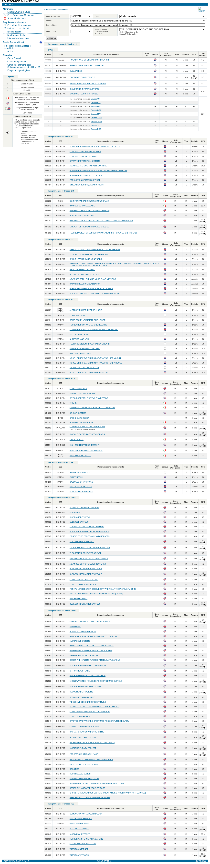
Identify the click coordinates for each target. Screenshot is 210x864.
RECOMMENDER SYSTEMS (81, 692)
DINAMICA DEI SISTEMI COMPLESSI (85, 349)
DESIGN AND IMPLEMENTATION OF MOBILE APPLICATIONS (95, 660)
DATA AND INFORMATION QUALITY (84, 779)
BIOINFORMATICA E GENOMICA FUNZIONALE (89, 201)
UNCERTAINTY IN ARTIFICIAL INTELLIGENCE (89, 558)
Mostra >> (72, 44)
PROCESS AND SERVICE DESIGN (84, 764)
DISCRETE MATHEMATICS (81, 819)
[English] (202, 11)
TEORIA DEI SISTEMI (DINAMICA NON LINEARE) (90, 344)
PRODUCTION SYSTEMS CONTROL (85, 180)
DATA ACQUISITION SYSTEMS (82, 393)
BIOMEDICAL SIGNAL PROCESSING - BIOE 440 (89, 211)
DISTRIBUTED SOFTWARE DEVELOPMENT (88, 665)
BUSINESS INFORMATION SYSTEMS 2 (86, 574)
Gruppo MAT (96, 114)
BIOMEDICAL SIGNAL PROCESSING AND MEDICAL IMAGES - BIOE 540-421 (101, 221)
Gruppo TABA (96, 118)
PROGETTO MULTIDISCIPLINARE (84, 754)
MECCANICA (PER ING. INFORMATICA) (86, 450)
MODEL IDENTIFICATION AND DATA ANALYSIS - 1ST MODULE (95, 358)
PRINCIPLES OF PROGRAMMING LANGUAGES (89, 536)
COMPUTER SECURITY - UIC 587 (84, 94)
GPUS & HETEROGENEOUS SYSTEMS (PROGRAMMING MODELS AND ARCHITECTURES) (108, 793)
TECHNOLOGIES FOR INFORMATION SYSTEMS (90, 548)
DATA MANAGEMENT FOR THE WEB (85, 655)
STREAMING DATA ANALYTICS (82, 697)
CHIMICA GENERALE (78, 315)
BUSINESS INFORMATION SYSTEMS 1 (86, 569)
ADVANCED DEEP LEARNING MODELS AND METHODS (93, 279)
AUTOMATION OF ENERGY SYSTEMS (86, 175)
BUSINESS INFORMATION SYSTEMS (85, 604)
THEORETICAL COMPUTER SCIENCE (85, 553)
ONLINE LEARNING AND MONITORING (86, 259)
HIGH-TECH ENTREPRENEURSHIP (84, 445)
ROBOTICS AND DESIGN (80, 774)
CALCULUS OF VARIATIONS (81, 482)
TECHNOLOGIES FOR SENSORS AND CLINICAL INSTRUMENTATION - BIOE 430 (103, 233)
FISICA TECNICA (77, 440)
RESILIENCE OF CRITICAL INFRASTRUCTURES (90, 798)
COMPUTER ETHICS (78, 389)
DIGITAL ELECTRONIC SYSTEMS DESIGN (87, 434)
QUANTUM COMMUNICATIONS (83, 844)
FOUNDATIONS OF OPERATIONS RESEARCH (89, 60)
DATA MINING (75, 627)
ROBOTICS (74, 769)
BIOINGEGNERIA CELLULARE (82, 206)
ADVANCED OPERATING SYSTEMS (84, 508)
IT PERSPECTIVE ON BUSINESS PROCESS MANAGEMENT (94, 293)
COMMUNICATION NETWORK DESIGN (86, 814)
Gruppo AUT (96, 99)
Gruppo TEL (96, 125)
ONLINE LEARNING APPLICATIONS (84, 726)
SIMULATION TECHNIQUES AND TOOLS (87, 185)
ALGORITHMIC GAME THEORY (83, 737)
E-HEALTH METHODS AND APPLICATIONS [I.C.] (89, 227)
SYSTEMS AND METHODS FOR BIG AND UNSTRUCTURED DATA (97, 783)
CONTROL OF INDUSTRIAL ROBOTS (85, 151)
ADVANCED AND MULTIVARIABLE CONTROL (88, 166)
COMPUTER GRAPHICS (80, 716)
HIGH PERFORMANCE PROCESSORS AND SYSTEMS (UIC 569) (96, 594)
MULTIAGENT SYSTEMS (80, 641)
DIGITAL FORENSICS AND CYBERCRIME (87, 732)
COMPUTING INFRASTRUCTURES (84, 89)
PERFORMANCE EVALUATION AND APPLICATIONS (91, 650)
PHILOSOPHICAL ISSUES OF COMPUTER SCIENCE (91, 760)
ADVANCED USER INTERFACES (83, 631)
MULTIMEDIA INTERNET (80, 834)
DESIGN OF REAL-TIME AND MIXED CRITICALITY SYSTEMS (95, 250)
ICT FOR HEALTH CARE (80, 671)
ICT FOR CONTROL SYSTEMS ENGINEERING (89, 398)
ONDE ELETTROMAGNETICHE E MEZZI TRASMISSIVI (92, 408)
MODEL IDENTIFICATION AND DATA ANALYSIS (89, 372)
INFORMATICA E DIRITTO (80, 456)
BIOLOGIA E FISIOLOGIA (80, 353)
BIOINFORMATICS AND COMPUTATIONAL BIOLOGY (92, 646)
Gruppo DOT (96, 129)
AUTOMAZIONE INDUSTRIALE (82, 422)
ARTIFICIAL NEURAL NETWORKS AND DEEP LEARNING (93, 636)
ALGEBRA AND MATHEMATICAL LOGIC (86, 310)
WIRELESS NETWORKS (79, 855)
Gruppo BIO (95, 103)
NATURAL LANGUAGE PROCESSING (85, 686)
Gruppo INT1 (96, 106)
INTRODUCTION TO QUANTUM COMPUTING (89, 254)
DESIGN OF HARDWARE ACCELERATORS (87, 788)
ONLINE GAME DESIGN (79, 418)
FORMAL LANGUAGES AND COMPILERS (87, 65)
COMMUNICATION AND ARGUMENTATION (87, 426)
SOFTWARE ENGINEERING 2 (82, 77)
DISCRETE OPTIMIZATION (81, 487)
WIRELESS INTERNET (79, 849)
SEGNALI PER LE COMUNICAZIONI (84, 368)
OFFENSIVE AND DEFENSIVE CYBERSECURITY (90, 621)
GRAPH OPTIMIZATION (79, 823)
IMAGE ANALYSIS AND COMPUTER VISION (87, 676)
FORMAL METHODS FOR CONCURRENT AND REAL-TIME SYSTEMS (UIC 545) (103, 589)
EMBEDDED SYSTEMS (79, 522)
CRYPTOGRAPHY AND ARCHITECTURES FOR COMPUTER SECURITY (99, 721)
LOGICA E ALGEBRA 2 (79, 334)
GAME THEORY (76, 477)
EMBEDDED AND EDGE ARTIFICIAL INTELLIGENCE (91, 289)
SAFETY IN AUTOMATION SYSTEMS (85, 161)
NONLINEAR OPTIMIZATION (81, 491)
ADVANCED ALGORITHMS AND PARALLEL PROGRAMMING (94, 707)
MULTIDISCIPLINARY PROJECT (83, 748)
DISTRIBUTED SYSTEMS (80, 517)
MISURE (73, 403)
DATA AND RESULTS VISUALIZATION (85, 284)
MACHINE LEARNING (78, 599)
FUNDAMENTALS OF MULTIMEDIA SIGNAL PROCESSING (94, 330)
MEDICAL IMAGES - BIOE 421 (82, 215)
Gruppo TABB (96, 121)
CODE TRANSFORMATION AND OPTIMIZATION (90, 711)
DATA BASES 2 (76, 71)
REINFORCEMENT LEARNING (82, 270)
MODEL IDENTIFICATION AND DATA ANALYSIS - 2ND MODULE (96, 363)
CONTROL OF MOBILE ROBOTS (83, 156)
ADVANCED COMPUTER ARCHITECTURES (88, 83)
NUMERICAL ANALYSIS (79, 339)
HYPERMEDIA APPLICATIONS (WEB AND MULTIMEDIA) (92, 743)
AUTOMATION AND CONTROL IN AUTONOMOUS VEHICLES (95, 147)
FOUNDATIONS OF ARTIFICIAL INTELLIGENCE (89, 531)
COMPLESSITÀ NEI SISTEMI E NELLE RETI (87, 320)
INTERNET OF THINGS (79, 829)
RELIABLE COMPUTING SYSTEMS (84, 274)
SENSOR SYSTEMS (78, 413)
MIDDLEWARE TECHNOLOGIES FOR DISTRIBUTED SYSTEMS (96, 681)
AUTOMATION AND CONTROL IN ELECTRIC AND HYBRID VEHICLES (98, 171)
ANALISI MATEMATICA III (80, 472)
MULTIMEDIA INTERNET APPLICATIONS (86, 839)
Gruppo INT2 (96, 110)
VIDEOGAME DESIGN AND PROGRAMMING (88, 702)
